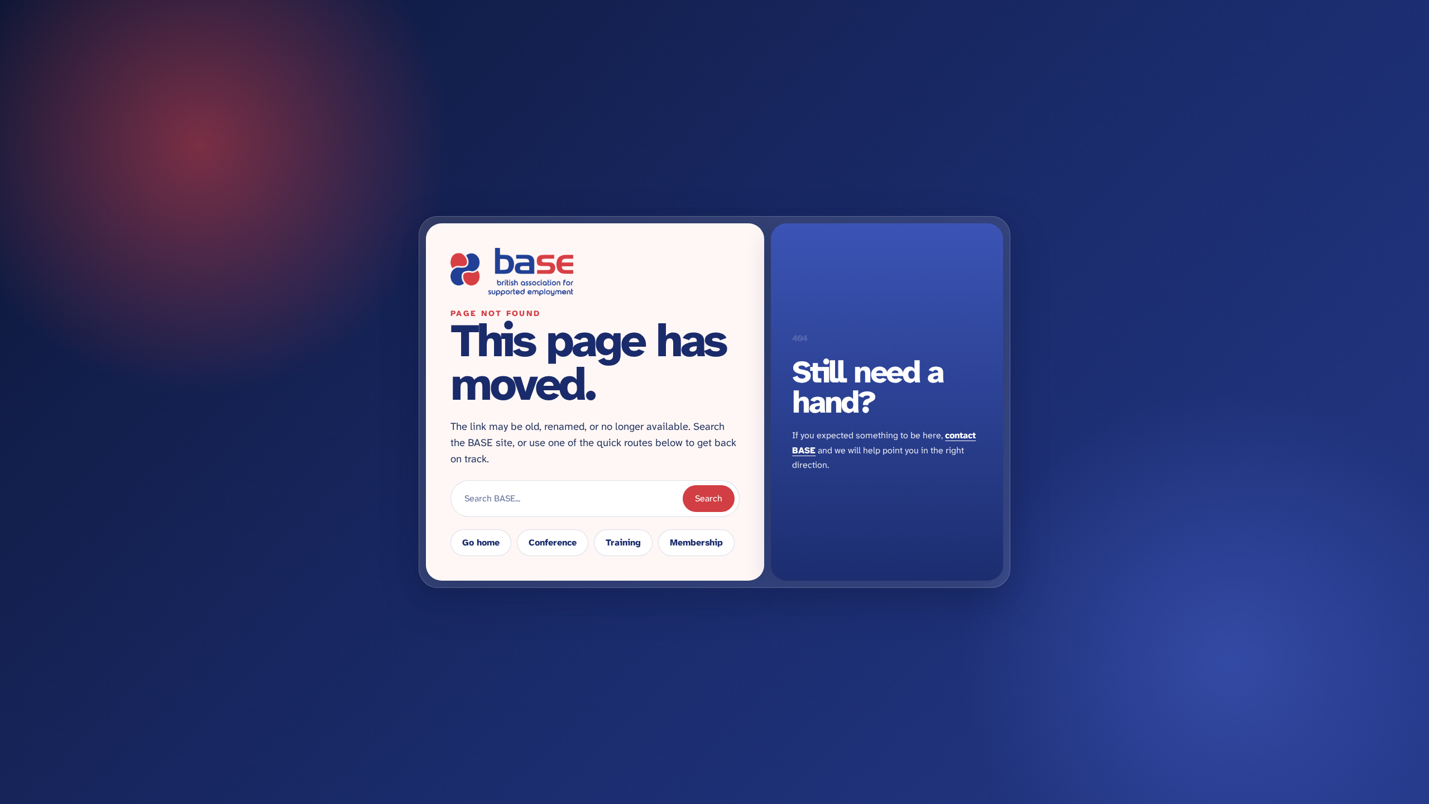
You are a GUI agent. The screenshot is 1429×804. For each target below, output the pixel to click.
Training (623, 542)
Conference (553, 542)
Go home (481, 542)
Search (708, 498)
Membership (696, 542)
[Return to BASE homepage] (595, 272)
